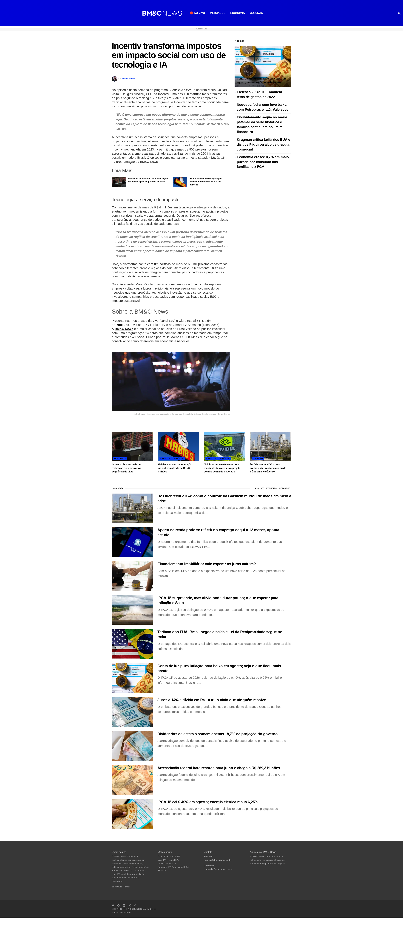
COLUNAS (256, 12)
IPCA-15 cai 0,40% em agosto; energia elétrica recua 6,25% (207, 802)
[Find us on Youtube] (113, 905)
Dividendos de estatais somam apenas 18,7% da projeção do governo (217, 734)
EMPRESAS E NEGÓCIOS (172, 458)
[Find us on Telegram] (124, 905)
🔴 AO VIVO (197, 12)
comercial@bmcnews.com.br (218, 869)
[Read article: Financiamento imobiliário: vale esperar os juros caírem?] (132, 576)
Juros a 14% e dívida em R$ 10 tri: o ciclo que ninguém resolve (211, 700)
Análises (259, 488)
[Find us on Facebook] (135, 905)
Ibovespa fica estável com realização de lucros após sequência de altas (126, 468)
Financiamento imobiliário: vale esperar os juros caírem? (206, 564)
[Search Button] (399, 13)
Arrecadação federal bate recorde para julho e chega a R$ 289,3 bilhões (218, 768)
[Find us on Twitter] (129, 905)
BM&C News (124, 329)
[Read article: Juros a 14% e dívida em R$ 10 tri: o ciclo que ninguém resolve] (132, 712)
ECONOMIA (237, 12)
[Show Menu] (136, 13)
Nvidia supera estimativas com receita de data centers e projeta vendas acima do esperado (222, 468)
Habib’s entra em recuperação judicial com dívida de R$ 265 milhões (206, 181)
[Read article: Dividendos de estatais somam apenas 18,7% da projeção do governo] (132, 746)
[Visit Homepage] (162, 13)
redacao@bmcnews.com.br (217, 860)
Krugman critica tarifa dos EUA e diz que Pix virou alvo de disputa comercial (263, 144)
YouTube (122, 325)
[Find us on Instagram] (118, 905)
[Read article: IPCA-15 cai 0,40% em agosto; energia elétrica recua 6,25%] (132, 814)
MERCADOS (217, 12)
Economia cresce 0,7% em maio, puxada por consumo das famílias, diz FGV (263, 162)
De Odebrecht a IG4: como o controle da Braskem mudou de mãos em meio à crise (268, 468)
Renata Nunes (128, 78)
